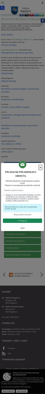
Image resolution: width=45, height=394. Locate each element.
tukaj (26, 201)
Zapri (22, 228)
